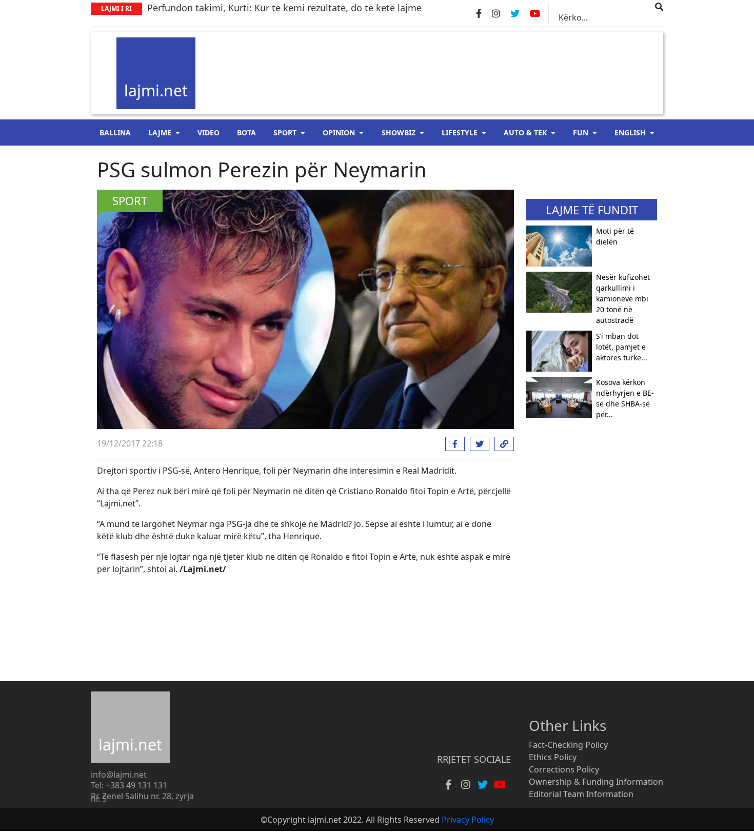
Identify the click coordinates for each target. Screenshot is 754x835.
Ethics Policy (553, 757)
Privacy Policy (468, 819)
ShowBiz (398, 132)
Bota (246, 132)
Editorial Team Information (581, 794)
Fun (580, 132)
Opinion (339, 132)
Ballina (115, 132)
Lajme (159, 132)
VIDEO (208, 132)
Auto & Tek (525, 132)
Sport (284, 132)
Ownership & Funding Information (596, 781)
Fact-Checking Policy (568, 744)
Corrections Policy (564, 769)
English (630, 132)
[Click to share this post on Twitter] (477, 444)
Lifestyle (460, 132)
